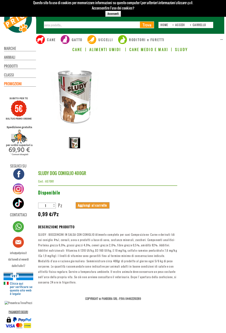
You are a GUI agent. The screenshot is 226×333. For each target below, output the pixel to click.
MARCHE (10, 48)
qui (189, 2)
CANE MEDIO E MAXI (148, 49)
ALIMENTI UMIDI (105, 49)
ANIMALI (9, 57)
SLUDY (181, 49)
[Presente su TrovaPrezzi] (18, 303)
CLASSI (9, 75)
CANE (77, 49)
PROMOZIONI (13, 83)
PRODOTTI (11, 66)
